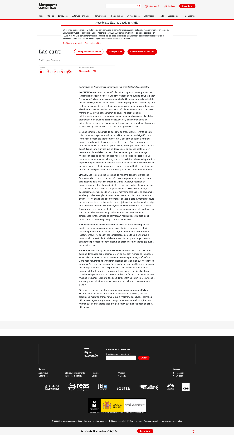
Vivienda (122, 376)
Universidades (133, 16)
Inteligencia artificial (73, 376)
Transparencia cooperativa (171, 421)
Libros (94, 376)
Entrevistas (63, 16)
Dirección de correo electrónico (117, 354)
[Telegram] (62, 71)
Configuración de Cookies (89, 52)
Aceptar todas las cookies (142, 52)
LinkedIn (179, 376)
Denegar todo (115, 52)
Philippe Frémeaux (51, 60)
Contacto (171, 6)
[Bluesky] (41, 71)
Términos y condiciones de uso (95, 421)
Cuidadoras (173, 16)
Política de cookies (92, 43)
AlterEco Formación (81, 16)
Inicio (41, 16)
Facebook (180, 373)
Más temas (117, 16)
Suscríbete (187, 6)
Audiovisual (43, 373)
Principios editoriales (151, 421)
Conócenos (190, 16)
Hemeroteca (100, 16)
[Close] (193, 431)
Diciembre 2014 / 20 (87, 71)
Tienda (161, 16)
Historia (95, 373)
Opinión (50, 16)
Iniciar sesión (154, 6)
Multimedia (149, 16)
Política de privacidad (72, 43)
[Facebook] (48, 71)
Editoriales (43, 376)
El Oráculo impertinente (75, 373)
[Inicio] (49, 6)
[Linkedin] (55, 71)
